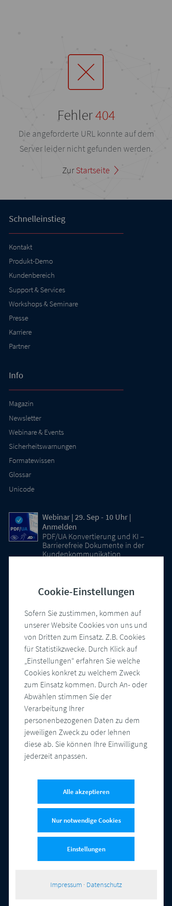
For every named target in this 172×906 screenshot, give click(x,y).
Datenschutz (104, 884)
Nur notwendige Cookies (86, 820)
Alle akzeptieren (86, 791)
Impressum (66, 884)
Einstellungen (86, 849)
